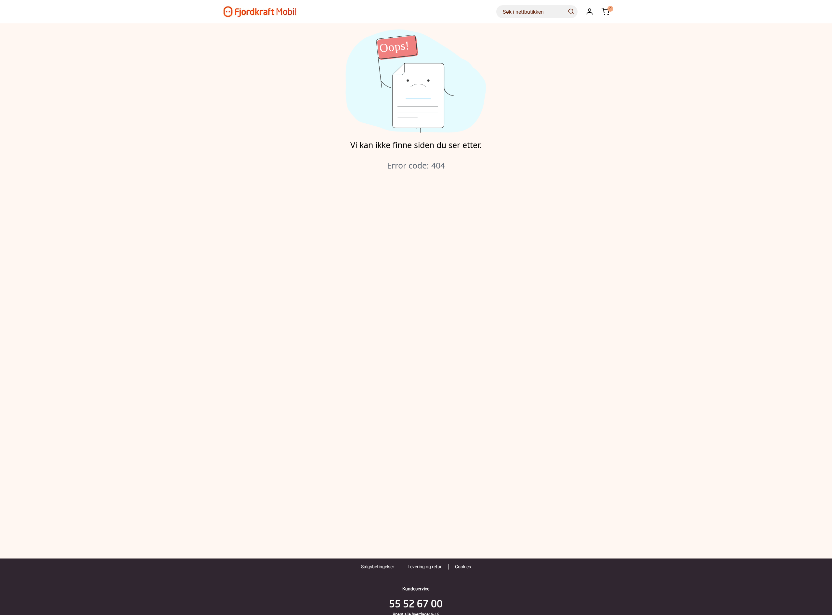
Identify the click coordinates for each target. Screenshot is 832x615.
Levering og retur (425, 566)
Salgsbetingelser (377, 566)
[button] (589, 12)
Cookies (463, 566)
